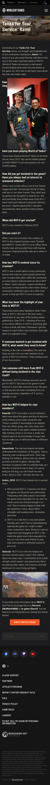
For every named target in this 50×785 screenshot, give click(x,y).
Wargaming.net (17, 780)
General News (20, 19)
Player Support (10, 675)
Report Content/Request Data (18, 692)
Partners (7, 681)
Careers (6, 715)
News (11, 19)
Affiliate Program (12, 687)
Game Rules (8, 709)
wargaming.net (14, 734)
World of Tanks (13, 10)
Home (4, 19)
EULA (4, 698)
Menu (46, 10)
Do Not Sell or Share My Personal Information (20, 722)
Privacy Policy (10, 704)
